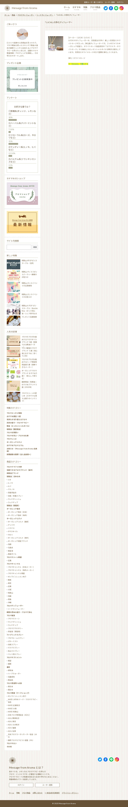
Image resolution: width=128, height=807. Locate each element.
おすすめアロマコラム (15, 445)
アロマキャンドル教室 (16, 573)
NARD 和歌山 (13, 712)
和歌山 (10, 593)
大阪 (9, 590)
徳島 (9, 599)
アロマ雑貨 (11, 615)
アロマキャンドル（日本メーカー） (21, 567)
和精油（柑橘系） (13, 506)
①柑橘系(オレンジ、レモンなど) (22, 112)
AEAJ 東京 (12, 721)
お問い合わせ (38, 793)
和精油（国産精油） (14, 429)
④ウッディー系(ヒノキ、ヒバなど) (22, 148)
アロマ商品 (26, 793)
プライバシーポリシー (70, 793)
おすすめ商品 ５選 (14, 416)
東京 (9, 583)
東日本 (10, 687)
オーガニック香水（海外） (18, 515)
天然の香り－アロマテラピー (18, 423)
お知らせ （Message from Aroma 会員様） (22, 450)
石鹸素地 (11, 677)
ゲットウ (11, 525)
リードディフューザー (44, 15)
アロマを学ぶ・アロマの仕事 (17, 436)
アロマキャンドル (13, 564)
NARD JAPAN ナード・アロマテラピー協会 (23, 700)
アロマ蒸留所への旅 (14, 683)
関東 (9, 580)
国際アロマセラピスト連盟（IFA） (21, 740)
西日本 (10, 690)
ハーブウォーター (14, 674)
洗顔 (9, 544)
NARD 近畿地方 (14, 705)
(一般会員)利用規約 (52, 793)
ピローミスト (13, 641)
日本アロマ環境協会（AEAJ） (19, 715)
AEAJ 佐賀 (12, 731)
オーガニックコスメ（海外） (19, 538)
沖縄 (9, 602)
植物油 (10, 670)
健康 (9, 664)
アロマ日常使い (12, 432)
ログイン (120, 2)
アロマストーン (14, 619)
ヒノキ (10, 483)
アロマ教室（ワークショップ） (18, 693)
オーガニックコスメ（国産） (19, 522)
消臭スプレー (13, 645)
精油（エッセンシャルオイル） (18, 426)
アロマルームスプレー (16, 638)
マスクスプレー (14, 648)
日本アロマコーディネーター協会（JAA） (22, 735)
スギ (9, 480)
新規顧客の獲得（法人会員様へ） (19, 454)
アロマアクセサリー (15, 628)
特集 (18, 793)
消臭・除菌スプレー (15, 496)
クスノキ (11, 489)
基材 (8, 667)
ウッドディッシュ (14, 499)
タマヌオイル (13, 531)
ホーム (7, 15)
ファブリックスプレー (15, 635)
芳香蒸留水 (12, 493)
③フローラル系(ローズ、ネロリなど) (22, 136)
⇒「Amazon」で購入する (78, 64)
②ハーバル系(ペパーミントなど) (22, 124)
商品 (13, 15)
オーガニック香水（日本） (18, 512)
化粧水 (10, 548)
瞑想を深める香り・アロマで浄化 (19, 612)
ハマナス (11, 528)
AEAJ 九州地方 (13, 725)
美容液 (10, 551)
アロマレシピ (12, 439)
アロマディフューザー (26, 15)
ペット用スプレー (15, 654)
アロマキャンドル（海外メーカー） (21, 570)
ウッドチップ (13, 502)
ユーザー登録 (110, 2)
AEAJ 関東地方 (13, 718)
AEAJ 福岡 (12, 728)
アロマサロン (12, 743)
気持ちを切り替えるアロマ (17, 419)
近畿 (9, 561)
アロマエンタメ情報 (14, 413)
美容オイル (12, 554)
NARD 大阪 (12, 709)
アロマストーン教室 (14, 557)
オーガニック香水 (13, 509)
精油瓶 (10, 680)
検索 (35, 247)
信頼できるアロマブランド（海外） (20, 470)
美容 (9, 661)
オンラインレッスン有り (17, 577)
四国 (9, 596)
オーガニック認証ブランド (18, 541)
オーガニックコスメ (14, 442)
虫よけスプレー (14, 651)
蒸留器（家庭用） (15, 632)
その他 (9, 747)
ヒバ (9, 486)
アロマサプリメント (14, 657)
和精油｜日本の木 (13, 476)
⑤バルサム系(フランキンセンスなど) (22, 160)
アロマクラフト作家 (14, 467)
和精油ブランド (12, 473)
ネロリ (10, 535)
